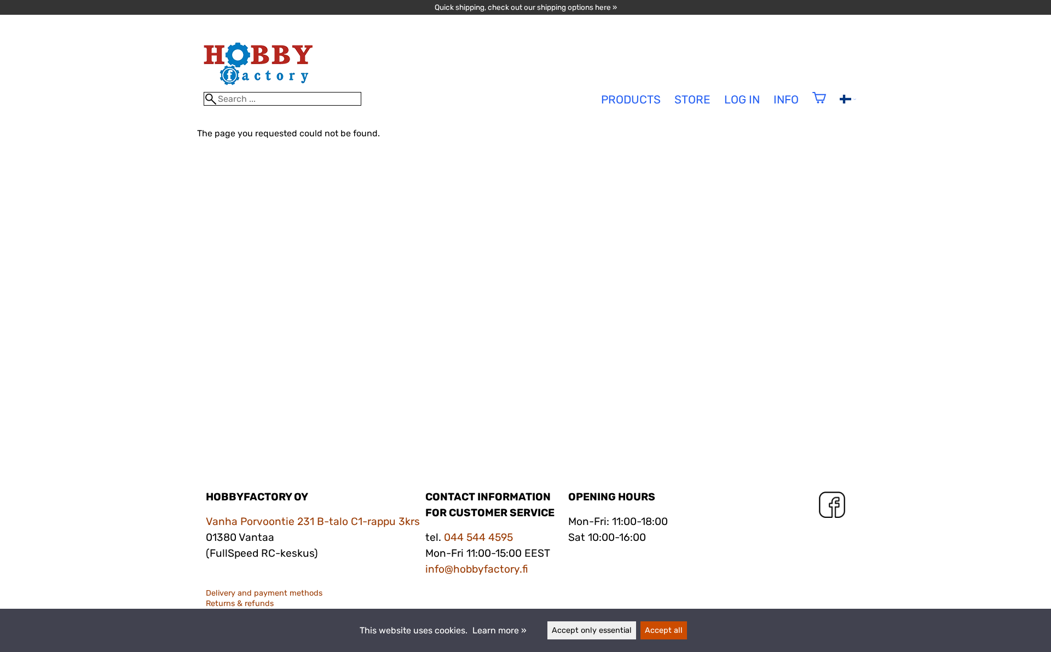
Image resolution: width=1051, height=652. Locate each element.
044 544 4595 (478, 537)
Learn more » (499, 630)
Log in (742, 99)
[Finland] (848, 100)
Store (692, 99)
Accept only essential (592, 630)
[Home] (258, 87)
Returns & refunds (240, 603)
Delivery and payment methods (264, 593)
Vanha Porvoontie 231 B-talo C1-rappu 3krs (313, 521)
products (631, 99)
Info (786, 99)
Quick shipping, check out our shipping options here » (526, 7)
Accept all (664, 630)
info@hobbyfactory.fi (476, 569)
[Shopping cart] (819, 105)
